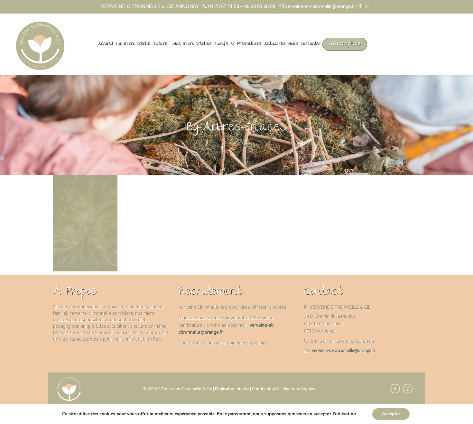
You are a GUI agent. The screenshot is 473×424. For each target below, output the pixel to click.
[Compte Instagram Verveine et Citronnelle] (369, 6)
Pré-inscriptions (344, 44)
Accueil (105, 44)
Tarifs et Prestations (238, 44)
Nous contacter (305, 44)
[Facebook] (360, 6)
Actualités (274, 44)
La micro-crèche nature (141, 44)
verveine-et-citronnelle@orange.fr (344, 350)
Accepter (391, 414)
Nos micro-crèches (192, 44)
